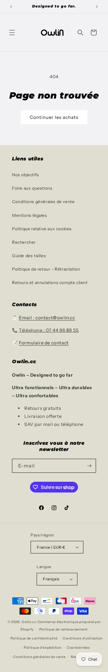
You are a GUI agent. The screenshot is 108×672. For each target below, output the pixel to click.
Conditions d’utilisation (83, 638)
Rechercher (24, 242)
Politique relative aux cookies (42, 228)
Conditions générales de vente (43, 201)
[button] (12, 32)
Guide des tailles (29, 255)
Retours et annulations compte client (50, 282)
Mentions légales (29, 215)
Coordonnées (78, 647)
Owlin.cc (29, 622)
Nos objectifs (25, 174)
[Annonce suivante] (97, 6)
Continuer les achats (54, 117)
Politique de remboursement (63, 629)
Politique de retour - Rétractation (46, 269)
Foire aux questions (32, 188)
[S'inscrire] (89, 466)
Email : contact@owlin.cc (47, 317)
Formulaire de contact (44, 343)
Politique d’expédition (43, 647)
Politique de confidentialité (34, 638)
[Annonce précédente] (11, 6)
